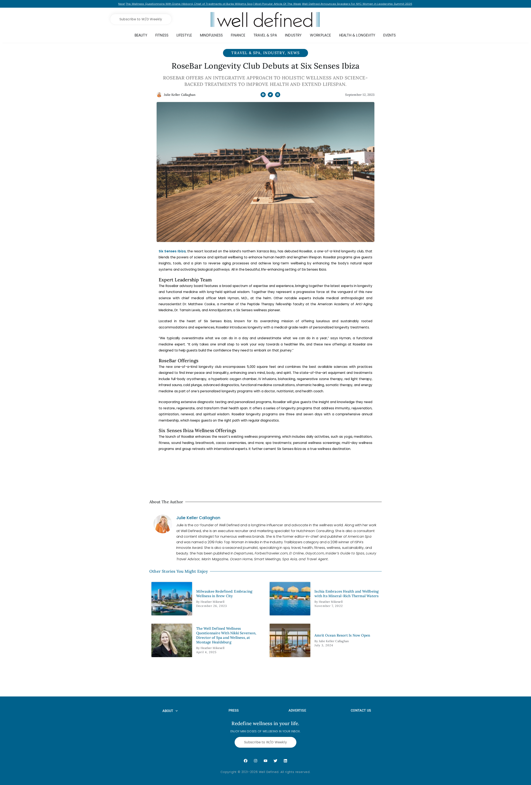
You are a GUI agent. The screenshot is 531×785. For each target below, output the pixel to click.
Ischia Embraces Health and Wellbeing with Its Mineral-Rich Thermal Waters (346, 593)
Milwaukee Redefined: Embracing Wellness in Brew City (224, 593)
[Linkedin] (285, 760)
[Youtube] (265, 760)
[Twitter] (275, 760)
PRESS (234, 710)
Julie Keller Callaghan (198, 518)
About (167, 711)
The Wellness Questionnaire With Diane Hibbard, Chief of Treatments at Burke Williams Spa (189, 4)
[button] (263, 94)
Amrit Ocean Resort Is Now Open (342, 635)
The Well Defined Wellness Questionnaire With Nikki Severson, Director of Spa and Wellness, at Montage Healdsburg (226, 635)
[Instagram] (255, 760)
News (293, 52)
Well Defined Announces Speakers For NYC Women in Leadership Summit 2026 (357, 4)
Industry (274, 52)
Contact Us (361, 710)
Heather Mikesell (212, 602)
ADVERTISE (297, 710)
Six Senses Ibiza (172, 251)
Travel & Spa (246, 52)
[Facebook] (245, 760)
